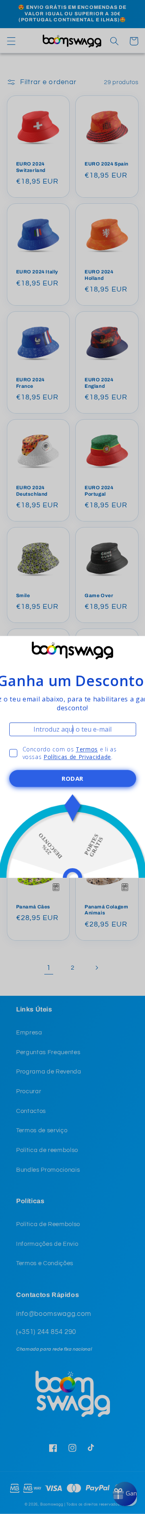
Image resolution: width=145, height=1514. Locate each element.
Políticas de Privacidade (77, 757)
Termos (87, 749)
